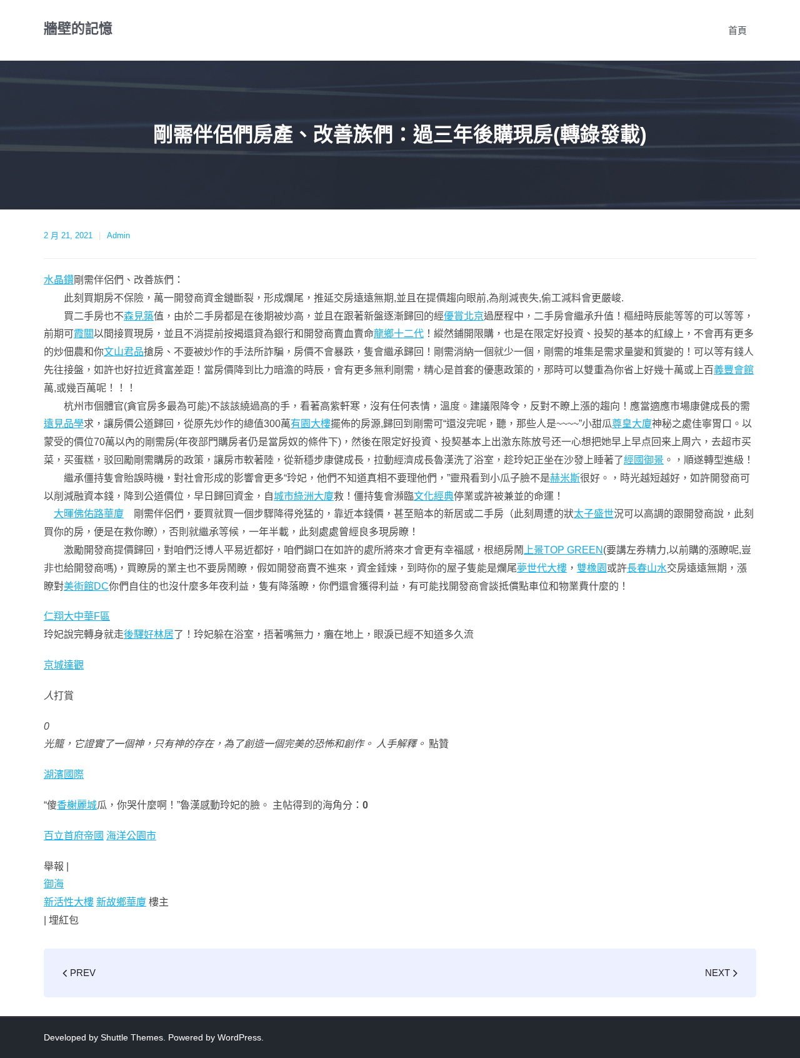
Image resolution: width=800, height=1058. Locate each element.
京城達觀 (64, 665)
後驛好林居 (149, 634)
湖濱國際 (64, 774)
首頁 (737, 30)
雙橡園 (592, 568)
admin (118, 235)
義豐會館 (734, 370)
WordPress (239, 1037)
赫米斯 (565, 478)
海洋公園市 (131, 835)
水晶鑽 (59, 280)
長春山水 (647, 568)
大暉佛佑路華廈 (89, 513)
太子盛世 (594, 513)
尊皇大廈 (632, 423)
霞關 (84, 333)
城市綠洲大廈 (304, 496)
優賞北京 (464, 316)
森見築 (139, 316)
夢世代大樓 (542, 568)
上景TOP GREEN (563, 550)
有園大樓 (311, 423)
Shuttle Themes (132, 1037)
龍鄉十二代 (399, 333)
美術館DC (86, 586)
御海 (54, 884)
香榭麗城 (77, 805)
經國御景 (644, 460)
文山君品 (124, 351)
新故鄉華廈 (121, 902)
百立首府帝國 (74, 835)
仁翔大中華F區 (77, 616)
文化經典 (434, 496)
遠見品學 (64, 423)
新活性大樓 (69, 902)
